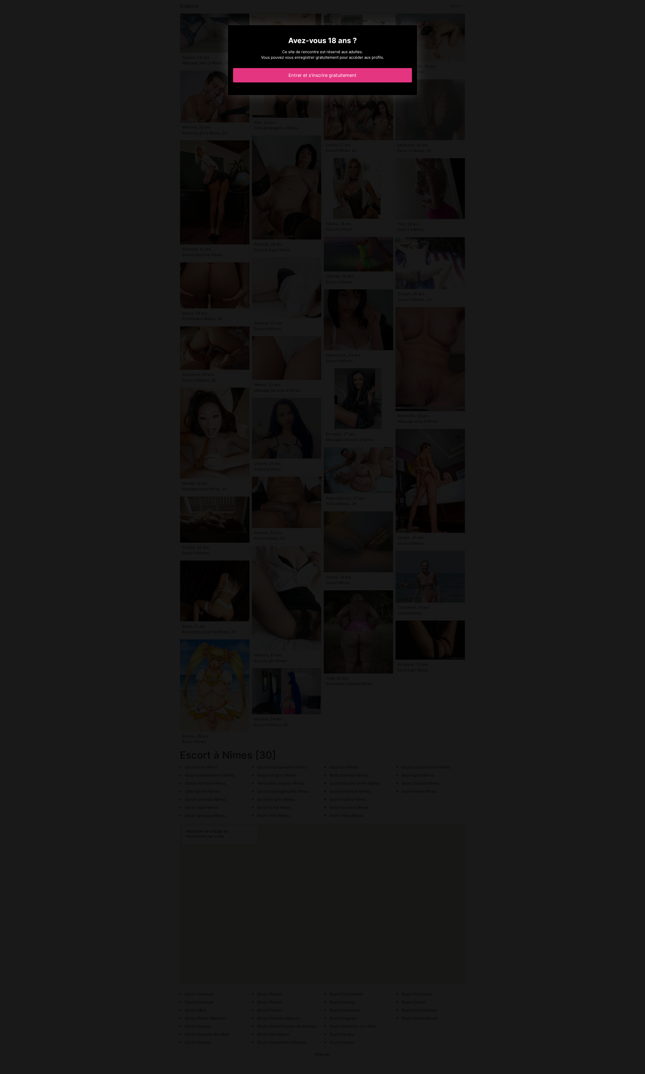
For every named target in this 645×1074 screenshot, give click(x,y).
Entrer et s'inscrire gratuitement (322, 75)
